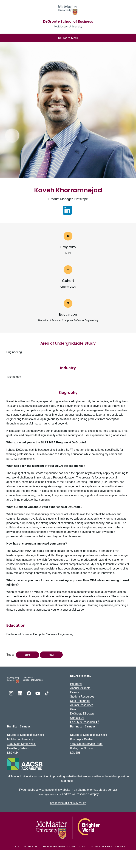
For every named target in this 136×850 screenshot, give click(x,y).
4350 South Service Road (86, 743)
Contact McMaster (24, 846)
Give (73, 709)
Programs (76, 683)
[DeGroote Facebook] (29, 693)
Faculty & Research (83, 722)
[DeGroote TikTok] (46, 693)
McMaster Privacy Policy (108, 846)
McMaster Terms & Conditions (64, 846)
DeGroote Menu (68, 38)
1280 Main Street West (21, 743)
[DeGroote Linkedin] (20, 693)
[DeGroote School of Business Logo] (24, 679)
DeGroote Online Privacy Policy (68, 802)
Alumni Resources (81, 705)
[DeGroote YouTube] (38, 693)
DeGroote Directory (82, 713)
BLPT (27, 654)
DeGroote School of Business (68, 21)
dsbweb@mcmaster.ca (49, 794)
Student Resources (82, 696)
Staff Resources (80, 700)
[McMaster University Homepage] (68, 9)
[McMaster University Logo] (68, 827)
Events (74, 692)
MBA (51, 654)
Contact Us (77, 717)
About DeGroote (80, 688)
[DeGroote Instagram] (11, 693)
